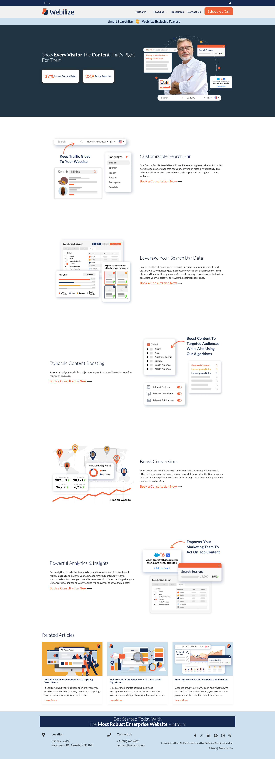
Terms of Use (225, 748)
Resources (177, 11)
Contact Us (194, 11)
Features (159, 11)
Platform (141, 11)
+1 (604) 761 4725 (128, 741)
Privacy (212, 748)
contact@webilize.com (131, 745)
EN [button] (46, 3)
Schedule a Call (219, 11)
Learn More (50, 700)
